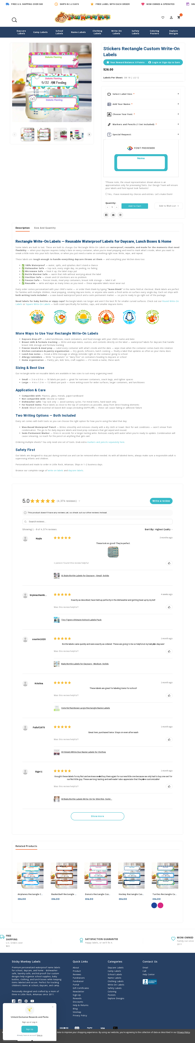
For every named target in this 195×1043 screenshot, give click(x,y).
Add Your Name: (121, 104)
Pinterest (26, 1001)
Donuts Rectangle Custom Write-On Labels (108, 894)
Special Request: (122, 134)
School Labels (59, 32)
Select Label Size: (122, 94)
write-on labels (55, 470)
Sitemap (77, 1012)
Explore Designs (173, 32)
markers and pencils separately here (105, 442)
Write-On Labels (116, 32)
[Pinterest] (120, 215)
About (76, 967)
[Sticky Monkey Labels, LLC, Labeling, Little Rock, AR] (150, 981)
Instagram (20, 1001)
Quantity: (110, 203)
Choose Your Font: (123, 114)
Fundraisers (79, 977)
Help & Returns (80, 1005)
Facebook (13, 1001)
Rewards (77, 998)
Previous (14, 134)
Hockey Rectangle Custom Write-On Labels (142, 894)
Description (23, 228)
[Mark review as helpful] (169, 563)
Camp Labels (40, 32)
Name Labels (78, 32)
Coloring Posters (154, 32)
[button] (79, 501)
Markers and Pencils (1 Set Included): (134, 124)
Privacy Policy (80, 1015)
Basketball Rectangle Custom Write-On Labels (76, 894)
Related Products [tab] (26, 846)
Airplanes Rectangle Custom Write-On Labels (42, 894)
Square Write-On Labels (38, 304)
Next (89, 134)
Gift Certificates (81, 988)
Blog (75, 1008)
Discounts (78, 1001)
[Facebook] (106, 215)
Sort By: (149, 529)
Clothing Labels (97, 32)
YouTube (32, 1001)
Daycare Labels (21, 32)
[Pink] (160, 905)
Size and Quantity (45, 228)
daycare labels (75, 470)
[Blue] (154, 905)
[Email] (113, 215)
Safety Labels (135, 32)
